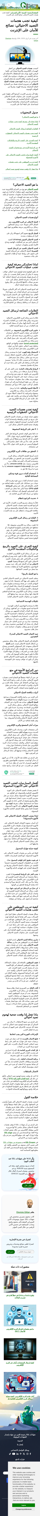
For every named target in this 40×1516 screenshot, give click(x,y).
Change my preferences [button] (24, 1509)
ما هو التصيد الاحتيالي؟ (30, 117)
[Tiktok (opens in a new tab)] (10, 1454)
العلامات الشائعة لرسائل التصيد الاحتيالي (23, 129)
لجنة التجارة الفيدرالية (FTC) (19, 1078)
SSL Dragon (30, 1142)
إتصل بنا (20, 1444)
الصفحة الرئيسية (32, 13)
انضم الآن (10, 1252)
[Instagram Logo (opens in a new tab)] (27, 1454)
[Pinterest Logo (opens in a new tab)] (20, 1454)
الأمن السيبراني (15, 13)
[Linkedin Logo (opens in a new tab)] (17, 1454)
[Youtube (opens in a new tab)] (13, 1454)
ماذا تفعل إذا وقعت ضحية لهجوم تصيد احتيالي (21, 169)
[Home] (25, 5)
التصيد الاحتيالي (32, 189)
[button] (9, 5)
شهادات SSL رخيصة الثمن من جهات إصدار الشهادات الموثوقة (20, 1435)
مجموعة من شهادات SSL (12, 1142)
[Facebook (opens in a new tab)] (30, 1454)
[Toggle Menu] (3, 4)
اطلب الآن (28, 1185)
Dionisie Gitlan (23, 1212)
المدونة (24, 13)
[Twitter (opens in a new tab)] (24, 1454)
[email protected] (31, 343)
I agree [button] (23, 1505)
